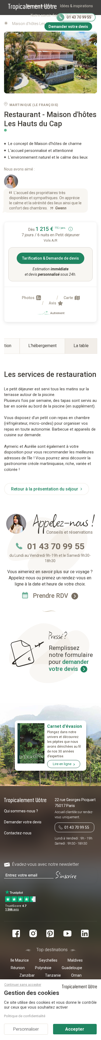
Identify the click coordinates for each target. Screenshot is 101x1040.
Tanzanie (53, 975)
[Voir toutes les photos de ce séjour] (50, 63)
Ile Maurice (20, 960)
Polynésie (43, 968)
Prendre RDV (51, 595)
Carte (69, 298)
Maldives (75, 960)
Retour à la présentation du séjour (45, 489)
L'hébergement (42, 345)
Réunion (18, 968)
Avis (53, 303)
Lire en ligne (62, 764)
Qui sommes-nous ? (21, 811)
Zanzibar (27, 975)
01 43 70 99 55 (55, 546)
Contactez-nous (18, 833)
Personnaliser (26, 1029)
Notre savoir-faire (46, 15)
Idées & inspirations (76, 6)
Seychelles (48, 960)
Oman (76, 975)
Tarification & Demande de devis (50, 258)
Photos (28, 298)
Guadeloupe (72, 968)
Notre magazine (79, 15)
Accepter (74, 1029)
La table (81, 345)
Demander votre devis (22, 822)
